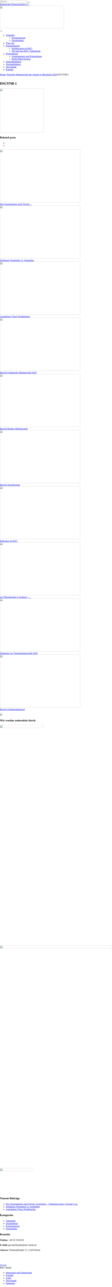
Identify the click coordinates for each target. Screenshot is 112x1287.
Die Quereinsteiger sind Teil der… (16, 204)
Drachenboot (18, 40)
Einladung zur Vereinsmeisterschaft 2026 (19, 653)
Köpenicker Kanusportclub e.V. (14, 4)
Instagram (10, 1283)
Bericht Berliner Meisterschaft (14, 428)
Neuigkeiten (11, 1228)
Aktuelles (10, 35)
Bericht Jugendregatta (10, 485)
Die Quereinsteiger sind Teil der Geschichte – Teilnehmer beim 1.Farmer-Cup (42, 1204)
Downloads (11, 67)
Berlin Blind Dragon (21, 59)
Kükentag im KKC (9, 541)
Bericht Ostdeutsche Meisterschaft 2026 (18, 372)
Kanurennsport (18, 38)
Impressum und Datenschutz (19, 1272)
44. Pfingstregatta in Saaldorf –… (15, 597)
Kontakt (9, 69)
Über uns (10, 43)
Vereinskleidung (13, 64)
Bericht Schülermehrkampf (12, 709)
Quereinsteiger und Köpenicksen (27, 56)
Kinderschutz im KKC (22, 48)
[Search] (29, 2)
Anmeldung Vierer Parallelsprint (15, 316)
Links (8, 1278)
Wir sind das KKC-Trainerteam (26, 51)
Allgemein (10, 1221)
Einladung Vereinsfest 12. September (17, 260)
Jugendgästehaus (13, 61)
